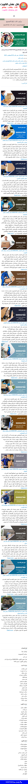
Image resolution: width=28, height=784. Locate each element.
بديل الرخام (24, 737)
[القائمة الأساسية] (14, 16)
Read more (10, 123)
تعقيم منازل (24, 718)
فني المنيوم (24, 755)
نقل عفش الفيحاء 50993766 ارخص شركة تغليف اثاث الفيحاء (15, 360)
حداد (26, 750)
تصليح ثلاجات (24, 746)
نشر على (11, 55)
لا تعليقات (24, 66)
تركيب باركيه (24, 694)
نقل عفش (24, 687)
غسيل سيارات (23, 757)
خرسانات (25, 709)
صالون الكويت (23, 714)
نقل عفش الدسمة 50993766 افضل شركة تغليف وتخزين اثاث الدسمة (15, 141)
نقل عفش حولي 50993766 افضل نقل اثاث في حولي (15, 542)
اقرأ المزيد (24, 83)
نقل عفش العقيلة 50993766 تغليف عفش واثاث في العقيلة (14, 470)
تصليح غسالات (23, 744)
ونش (26, 761)
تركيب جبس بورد (23, 730)
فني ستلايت (24, 668)
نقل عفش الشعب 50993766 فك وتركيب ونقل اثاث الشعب (14, 251)
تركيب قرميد (24, 767)
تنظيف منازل (24, 707)
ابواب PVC (24, 700)
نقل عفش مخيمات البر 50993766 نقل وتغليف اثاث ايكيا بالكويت (14, 506)
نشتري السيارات (23, 720)
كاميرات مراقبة (23, 685)
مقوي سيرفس (23, 681)
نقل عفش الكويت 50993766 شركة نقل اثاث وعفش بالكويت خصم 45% (15, 660)
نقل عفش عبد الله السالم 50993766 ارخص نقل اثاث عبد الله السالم (15, 612)
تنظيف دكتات (24, 722)
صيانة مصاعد (24, 698)
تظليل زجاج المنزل (22, 765)
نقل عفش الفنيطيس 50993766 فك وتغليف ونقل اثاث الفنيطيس (15, 432)
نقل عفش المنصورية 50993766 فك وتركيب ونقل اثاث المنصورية (14, 287)
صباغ (26, 763)
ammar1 (21, 55)
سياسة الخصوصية (22, 654)
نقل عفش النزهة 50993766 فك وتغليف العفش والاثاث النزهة (15, 323)
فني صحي (24, 679)
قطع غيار (25, 773)
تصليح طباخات (23, 726)
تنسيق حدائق (24, 735)
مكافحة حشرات (23, 675)
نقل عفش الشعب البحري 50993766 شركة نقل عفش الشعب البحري (15, 177)
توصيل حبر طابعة (23, 769)
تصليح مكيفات (23, 759)
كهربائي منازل (23, 683)
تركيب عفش (18, 63)
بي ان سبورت (23, 671)
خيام (26, 771)
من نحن (25, 656)
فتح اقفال (24, 677)
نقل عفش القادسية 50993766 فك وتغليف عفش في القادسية (15, 576)
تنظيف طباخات (23, 724)
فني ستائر (24, 733)
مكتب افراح (24, 711)
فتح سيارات (24, 689)
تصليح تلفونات (23, 748)
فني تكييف (24, 716)
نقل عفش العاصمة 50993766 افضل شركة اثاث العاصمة (15, 107)
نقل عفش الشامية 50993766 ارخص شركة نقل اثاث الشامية (15, 396)
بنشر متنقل (24, 673)
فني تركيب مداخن (22, 752)
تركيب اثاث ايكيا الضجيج (12, 61)
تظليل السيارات (23, 728)
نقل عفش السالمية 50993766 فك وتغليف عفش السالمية (15, 213)
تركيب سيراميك (23, 692)
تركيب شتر (24, 696)
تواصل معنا (24, 651)
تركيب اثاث (21, 58)
